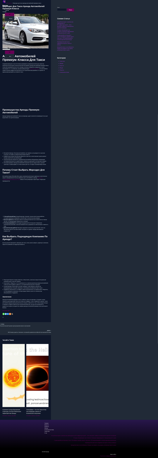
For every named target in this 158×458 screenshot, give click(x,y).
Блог (10, 56)
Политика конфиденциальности (108, 456)
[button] (9, 10)
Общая (10, 18)
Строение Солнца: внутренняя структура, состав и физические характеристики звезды (11, 411)
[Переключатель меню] (9, 14)
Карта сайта (113, 454)
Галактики (7, 43)
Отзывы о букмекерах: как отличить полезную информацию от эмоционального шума (94, 438)
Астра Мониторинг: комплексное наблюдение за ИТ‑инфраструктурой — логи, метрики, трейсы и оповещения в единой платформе (83, 435)
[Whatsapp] (3, 314)
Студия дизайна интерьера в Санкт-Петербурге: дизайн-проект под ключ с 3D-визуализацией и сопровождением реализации (85, 440)
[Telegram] (6, 314)
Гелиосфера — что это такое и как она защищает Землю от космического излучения (36, 411)
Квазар (5, 5)
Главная (7, 10)
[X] (12, 314)
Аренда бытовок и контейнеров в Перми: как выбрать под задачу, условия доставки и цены (93, 445)
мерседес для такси (34, 68)
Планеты (7, 28)
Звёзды (7, 33)
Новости (7, 23)
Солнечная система (9, 38)
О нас (6, 48)
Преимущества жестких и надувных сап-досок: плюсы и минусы (100, 442)
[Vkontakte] (8, 314)
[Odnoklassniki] (10, 314)
